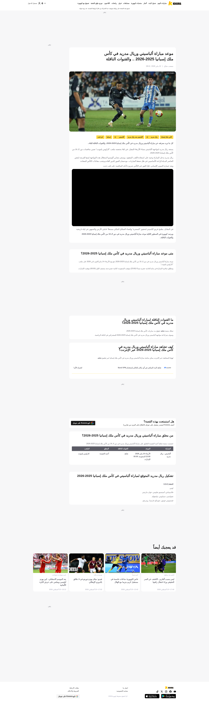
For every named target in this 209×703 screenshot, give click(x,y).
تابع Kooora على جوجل (81, 423)
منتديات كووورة (136, 3)
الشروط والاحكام (73, 691)
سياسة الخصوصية (122, 691)
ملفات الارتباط (74, 688)
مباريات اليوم (162, 3)
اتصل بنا (125, 688)
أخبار (145, 3)
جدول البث (152, 3)
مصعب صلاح (168, 66)
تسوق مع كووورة (83, 3)
